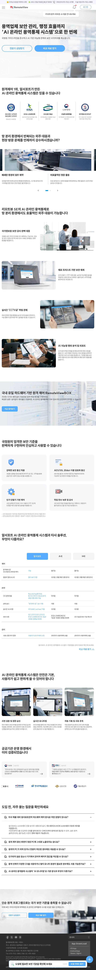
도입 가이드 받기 (77, 964)
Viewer (72, 953)
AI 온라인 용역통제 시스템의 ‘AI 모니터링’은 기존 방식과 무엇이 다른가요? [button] (40, 871)
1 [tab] (46, 190)
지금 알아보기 (10, 409)
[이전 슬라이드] (38, 190)
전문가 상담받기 (17, 48)
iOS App (73, 948)
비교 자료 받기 (49, 48)
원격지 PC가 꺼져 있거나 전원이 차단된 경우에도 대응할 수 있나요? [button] (37, 849)
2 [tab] (50, 190)
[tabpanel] (25, 179)
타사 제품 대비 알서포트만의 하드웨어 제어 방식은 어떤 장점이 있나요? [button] (38, 817)
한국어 (72, 937)
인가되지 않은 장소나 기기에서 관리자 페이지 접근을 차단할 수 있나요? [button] (38, 856)
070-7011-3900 (87, 2)
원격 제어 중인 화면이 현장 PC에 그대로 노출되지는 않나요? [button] (34, 842)
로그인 (85, 7)
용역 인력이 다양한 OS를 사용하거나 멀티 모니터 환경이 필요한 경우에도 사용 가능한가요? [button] (47, 864)
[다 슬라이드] (58, 190)
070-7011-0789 (68, 2)
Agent (79, 953)
